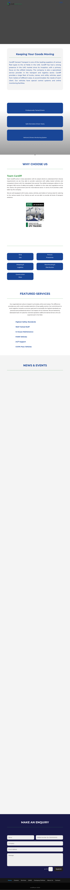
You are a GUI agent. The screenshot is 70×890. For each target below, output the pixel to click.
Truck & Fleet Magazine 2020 (20, 663)
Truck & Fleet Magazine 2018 (20, 806)
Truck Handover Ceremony (19, 519)
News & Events (21, 522)
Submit (58, 880)
